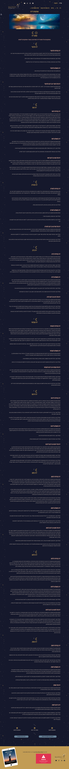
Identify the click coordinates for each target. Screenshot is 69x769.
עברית (60, 3)
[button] (1, 14)
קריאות (52, 8)
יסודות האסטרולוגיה (35, 8)
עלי (57, 8)
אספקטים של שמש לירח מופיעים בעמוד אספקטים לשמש (34, 40)
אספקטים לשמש (52, 730)
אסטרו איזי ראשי (34, 730)
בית (60, 8)
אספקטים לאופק (17, 730)
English (55, 3)
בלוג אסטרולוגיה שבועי (45, 8)
